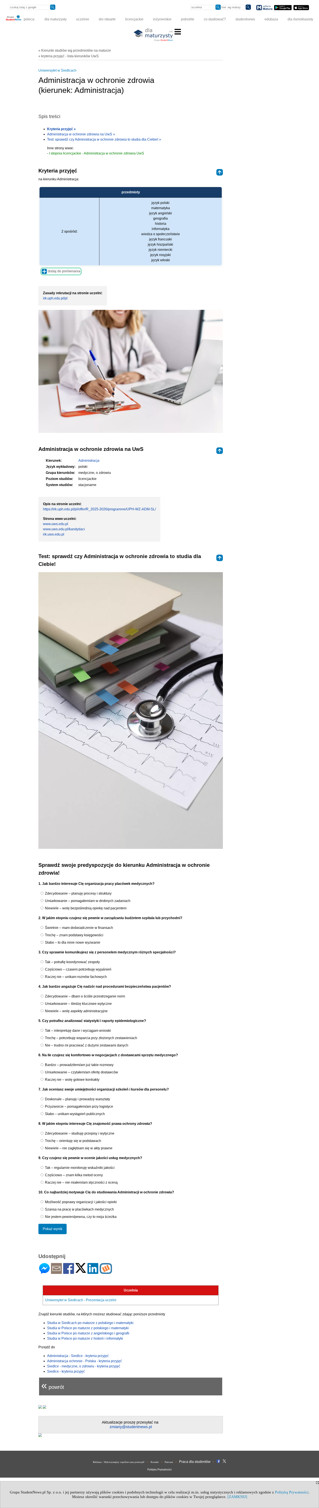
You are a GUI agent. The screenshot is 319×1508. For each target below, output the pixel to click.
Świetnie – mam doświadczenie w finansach (78, 928)
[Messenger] (44, 1272)
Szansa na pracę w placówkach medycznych (79, 1209)
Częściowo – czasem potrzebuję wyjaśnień (77, 969)
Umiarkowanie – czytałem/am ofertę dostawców (81, 1072)
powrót (52, 1385)
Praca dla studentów (194, 1462)
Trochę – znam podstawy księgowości (73, 935)
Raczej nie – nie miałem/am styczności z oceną (81, 1182)
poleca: (29, 19)
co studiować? (215, 19)
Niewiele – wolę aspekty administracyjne (76, 1011)
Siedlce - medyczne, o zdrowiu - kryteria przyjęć (83, 1366)
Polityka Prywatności (159, 1469)
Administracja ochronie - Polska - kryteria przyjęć (84, 1361)
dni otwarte (107, 19)
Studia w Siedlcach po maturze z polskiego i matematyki (90, 1323)
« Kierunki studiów (74, 50)
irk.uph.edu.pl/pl (55, 298)
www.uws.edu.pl (55, 524)
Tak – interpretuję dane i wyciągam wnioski (77, 1030)
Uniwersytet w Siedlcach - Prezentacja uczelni (80, 1300)
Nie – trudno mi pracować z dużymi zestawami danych (86, 1045)
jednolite (187, 19)
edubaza (271, 19)
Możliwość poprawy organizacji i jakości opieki (80, 1202)
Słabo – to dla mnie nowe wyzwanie (72, 942)
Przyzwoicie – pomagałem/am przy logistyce (78, 1106)
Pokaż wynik (52, 1229)
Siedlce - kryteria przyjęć (66, 1371)
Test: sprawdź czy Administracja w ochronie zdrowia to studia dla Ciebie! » (104, 139)
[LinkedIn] (92, 1272)
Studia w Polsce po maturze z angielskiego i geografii (88, 1333)
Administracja (88, 460)
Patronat (169, 1462)
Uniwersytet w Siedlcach (57, 70)
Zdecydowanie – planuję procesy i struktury (78, 893)
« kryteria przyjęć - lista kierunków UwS (68, 56)
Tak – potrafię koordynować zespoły (72, 962)
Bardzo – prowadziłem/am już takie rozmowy (78, 1065)
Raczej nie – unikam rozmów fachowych (75, 977)
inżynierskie (162, 19)
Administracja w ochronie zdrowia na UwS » (81, 134)
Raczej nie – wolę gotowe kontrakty (71, 1079)
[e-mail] (56, 1272)
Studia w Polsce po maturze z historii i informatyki (85, 1338)
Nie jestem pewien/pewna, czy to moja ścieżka (80, 1217)
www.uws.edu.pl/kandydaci (64, 529)
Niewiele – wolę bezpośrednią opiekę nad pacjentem (85, 908)
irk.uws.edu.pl (53, 534)
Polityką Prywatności (291, 1492)
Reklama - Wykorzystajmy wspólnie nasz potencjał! (119, 1462)
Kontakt (155, 1462)
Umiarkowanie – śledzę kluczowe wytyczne (78, 1003)
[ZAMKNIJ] (237, 1497)
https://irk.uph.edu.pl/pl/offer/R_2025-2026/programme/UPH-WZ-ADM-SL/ (99, 509)
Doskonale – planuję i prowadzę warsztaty (77, 1099)
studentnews (245, 19)
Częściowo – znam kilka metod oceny (73, 1175)
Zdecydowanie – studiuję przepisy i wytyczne (79, 1133)
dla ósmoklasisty (300, 19)
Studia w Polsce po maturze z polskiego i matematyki (88, 1328)
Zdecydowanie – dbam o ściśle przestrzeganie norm (84, 996)
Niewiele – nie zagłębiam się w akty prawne (78, 1148)
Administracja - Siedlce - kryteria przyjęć (78, 1356)
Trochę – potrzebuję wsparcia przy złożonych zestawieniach (90, 1038)
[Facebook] (68, 1272)
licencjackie (134, 19)
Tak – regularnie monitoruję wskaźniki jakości (79, 1168)
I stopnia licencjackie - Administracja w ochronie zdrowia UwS (96, 153)
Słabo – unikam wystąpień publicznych (74, 1114)
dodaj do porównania (63, 271)
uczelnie (82, 19)
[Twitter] (80, 1271)
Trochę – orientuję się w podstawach (72, 1141)
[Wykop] (106, 1272)
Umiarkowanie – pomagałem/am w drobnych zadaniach (87, 901)
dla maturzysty (55, 19)
